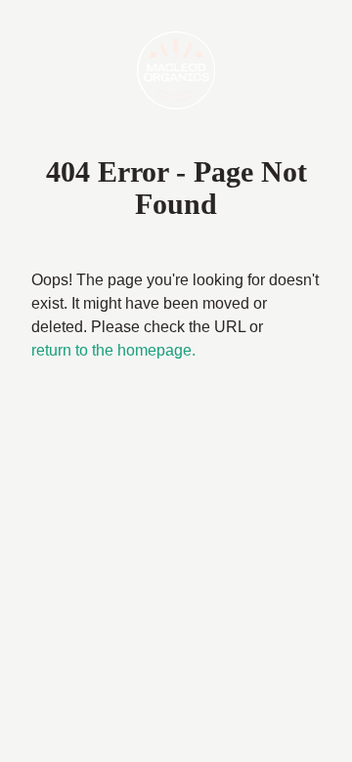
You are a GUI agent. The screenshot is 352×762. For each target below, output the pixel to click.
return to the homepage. (113, 350)
